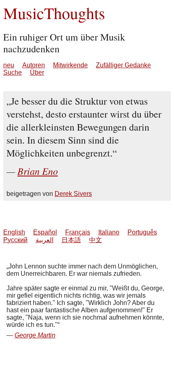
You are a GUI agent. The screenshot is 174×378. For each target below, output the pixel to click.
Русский (15, 239)
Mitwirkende (70, 65)
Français (77, 232)
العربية (44, 239)
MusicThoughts (54, 13)
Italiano (108, 232)
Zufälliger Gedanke (123, 65)
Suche (12, 72)
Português (142, 232)
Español (45, 232)
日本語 (71, 239)
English (14, 232)
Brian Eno (37, 170)
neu (8, 65)
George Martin (35, 335)
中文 (95, 239)
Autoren (33, 65)
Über (37, 72)
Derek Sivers (73, 193)
